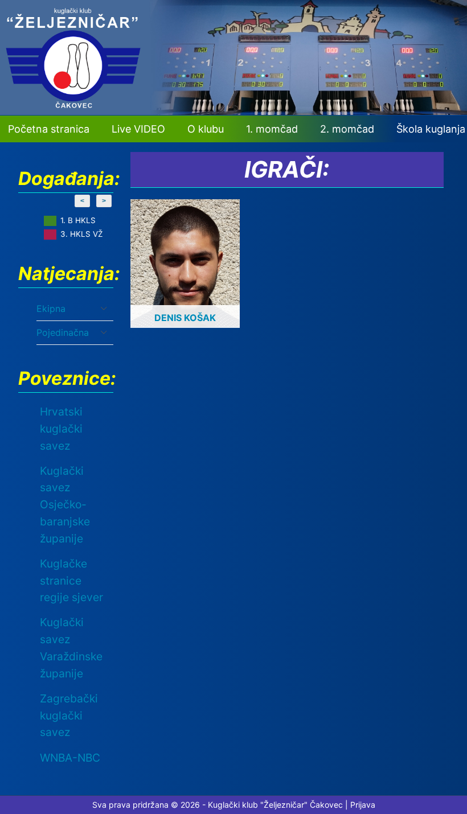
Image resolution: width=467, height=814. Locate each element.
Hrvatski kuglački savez (61, 429)
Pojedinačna (62, 332)
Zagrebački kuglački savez (69, 715)
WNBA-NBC (70, 757)
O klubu (205, 129)
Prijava (362, 804)
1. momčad (272, 129)
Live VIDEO (138, 129)
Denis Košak (185, 317)
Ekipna (50, 308)
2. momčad (347, 129)
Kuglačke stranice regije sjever (71, 581)
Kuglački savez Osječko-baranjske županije (65, 504)
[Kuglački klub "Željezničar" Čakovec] (233, 111)
